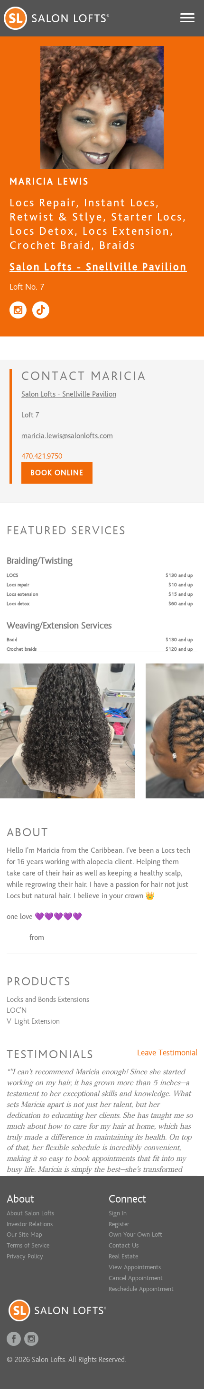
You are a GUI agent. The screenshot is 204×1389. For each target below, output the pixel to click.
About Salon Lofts (30, 1213)
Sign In (118, 1213)
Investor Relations (30, 1224)
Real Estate (123, 1256)
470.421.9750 (41, 456)
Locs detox (18, 604)
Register (119, 1224)
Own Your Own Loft (135, 1234)
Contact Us (124, 1245)
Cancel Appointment (136, 1278)
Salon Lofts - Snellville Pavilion (98, 267)
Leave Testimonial (167, 1053)
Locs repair (18, 585)
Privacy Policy (25, 1256)
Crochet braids (22, 649)
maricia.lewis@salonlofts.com (67, 436)
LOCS (12, 575)
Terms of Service (28, 1245)
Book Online (56, 473)
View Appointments (135, 1267)
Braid (12, 640)
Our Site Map (24, 1234)
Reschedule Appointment (141, 1288)
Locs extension (22, 594)
